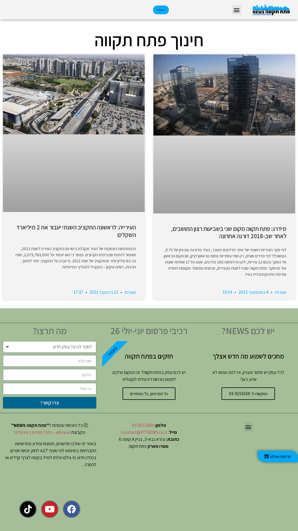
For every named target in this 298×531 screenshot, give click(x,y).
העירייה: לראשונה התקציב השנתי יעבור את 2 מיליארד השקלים (76, 230)
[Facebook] (71, 509)
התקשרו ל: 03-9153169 (248, 393)
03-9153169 (143, 425)
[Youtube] (49, 509)
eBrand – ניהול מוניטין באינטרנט (42, 432)
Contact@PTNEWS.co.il (144, 432)
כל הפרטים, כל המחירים (149, 393)
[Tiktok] (28, 509)
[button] (237, 10)
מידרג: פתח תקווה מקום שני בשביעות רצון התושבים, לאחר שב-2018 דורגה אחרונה (228, 232)
